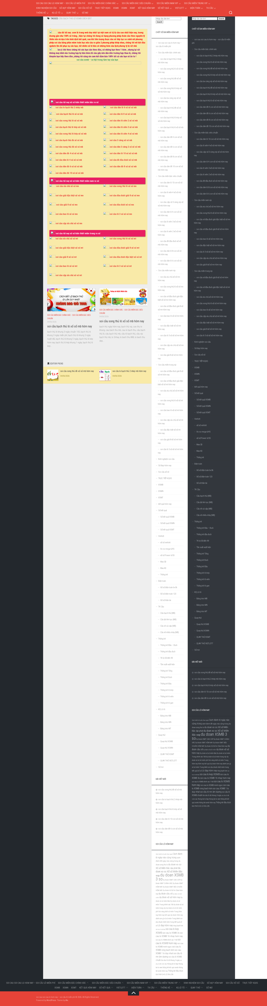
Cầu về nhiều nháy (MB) (205, 515)
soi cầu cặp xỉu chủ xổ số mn (69, 223)
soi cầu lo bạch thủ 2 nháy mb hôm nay (129, 371)
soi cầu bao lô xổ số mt (66, 266)
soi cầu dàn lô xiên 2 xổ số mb (124, 120)
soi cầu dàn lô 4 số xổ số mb (69, 160)
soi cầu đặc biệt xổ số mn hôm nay (210, 245)
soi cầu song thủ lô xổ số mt (123, 238)
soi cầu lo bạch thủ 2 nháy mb (69, 107)
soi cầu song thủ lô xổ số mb (69, 120)
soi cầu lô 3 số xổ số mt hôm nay (209, 335)
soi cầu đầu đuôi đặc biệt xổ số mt (126, 257)
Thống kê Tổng (202, 553)
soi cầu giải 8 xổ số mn (66, 204)
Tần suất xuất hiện (203, 547)
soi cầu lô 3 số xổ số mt (121, 266)
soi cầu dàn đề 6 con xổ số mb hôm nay (212, 113)
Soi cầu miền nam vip (167, 3)
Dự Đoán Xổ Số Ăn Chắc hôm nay (216, 746)
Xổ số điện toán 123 (204, 476)
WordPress (51, 1000)
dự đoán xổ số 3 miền (209, 750)
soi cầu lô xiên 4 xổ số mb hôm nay (210, 145)
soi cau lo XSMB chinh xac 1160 (202, 782)
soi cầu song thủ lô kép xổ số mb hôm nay (213, 75)
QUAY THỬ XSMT (203, 637)
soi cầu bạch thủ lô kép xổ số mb (71, 127)
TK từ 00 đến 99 (202, 541)
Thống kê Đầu (202, 566)
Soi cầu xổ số (85, 8)
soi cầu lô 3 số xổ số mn (121, 214)
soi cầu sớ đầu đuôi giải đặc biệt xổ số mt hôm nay (212, 289)
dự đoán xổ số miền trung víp (216, 757)
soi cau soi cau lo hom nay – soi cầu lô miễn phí (60, 3)
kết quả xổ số (197, 771)
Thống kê (41, 12)
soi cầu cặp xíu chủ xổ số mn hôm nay (211, 258)
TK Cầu (209, 8)
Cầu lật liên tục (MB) (204, 502)
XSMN (124, 8)
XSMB (116, 8)
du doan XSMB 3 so (209, 736)
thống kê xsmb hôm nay (207, 803)
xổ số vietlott (201, 425)
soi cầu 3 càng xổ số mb (121, 140)
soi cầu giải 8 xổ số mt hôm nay (209, 329)
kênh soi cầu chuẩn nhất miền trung (216, 767)
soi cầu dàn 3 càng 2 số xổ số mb (125, 146)
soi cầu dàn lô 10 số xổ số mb (123, 153)
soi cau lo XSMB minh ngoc (211, 785)
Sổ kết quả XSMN (203, 406)
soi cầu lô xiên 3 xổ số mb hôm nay (210, 168)
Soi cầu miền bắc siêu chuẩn (136, 3)
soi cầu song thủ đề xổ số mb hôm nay (77, 371)
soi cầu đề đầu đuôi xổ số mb (123, 160)
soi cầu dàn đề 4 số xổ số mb (69, 153)
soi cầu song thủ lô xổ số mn (123, 186)
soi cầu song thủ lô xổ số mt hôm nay (211, 303)
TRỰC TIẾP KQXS (102, 8)
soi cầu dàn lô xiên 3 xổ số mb (124, 127)
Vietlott (179, 8)
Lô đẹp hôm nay (209, 770)
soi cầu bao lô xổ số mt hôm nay (209, 310)
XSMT (132, 8)
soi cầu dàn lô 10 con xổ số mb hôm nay (212, 139)
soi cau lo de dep (160, 929)
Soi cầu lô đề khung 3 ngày (212, 795)
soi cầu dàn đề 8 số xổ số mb (123, 166)
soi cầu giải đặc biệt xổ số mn (69, 195)
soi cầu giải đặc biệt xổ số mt (69, 247)
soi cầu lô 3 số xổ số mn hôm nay (209, 252)
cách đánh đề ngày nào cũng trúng (215, 724)
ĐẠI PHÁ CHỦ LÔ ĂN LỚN (200, 806)
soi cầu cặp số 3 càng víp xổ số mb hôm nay (211, 154)
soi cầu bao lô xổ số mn (67, 214)
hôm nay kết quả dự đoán (207, 764)
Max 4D (199, 451)
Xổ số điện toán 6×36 (204, 470)
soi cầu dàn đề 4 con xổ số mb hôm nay (212, 107)
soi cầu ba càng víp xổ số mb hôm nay (211, 81)
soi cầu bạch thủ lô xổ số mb (69, 114)
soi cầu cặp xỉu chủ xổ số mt (69, 275)
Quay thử (71, 12)
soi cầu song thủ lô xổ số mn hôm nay (211, 213)
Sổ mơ (85, 12)
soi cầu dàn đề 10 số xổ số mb (70, 173)
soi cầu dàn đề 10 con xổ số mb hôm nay (212, 126)
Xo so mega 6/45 (203, 431)
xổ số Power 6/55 (203, 438)
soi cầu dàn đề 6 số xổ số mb (69, 166)
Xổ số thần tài (201, 483)
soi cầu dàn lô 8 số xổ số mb (123, 114)
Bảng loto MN (201, 605)
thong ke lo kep (203, 799)
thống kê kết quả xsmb (170, 967)
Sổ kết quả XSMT (203, 412)
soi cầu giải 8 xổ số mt (66, 257)
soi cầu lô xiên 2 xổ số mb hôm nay (210, 174)
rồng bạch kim (222, 771)
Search (221, 19)
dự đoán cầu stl (165, 893)
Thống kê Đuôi (202, 560)
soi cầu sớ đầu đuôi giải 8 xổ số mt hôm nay (211, 279)
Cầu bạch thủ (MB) (203, 496)
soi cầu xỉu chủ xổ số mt (67, 238)
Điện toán (195, 8)
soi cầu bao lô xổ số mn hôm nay (209, 239)
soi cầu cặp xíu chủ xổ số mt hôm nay (211, 316)
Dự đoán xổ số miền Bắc (208, 753)
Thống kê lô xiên (203, 579)
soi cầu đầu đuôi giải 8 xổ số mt (124, 247)
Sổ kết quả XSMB (203, 399)
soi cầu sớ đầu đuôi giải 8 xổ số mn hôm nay (211, 231)
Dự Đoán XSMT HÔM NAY (204, 743)
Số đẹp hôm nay (67, 8)
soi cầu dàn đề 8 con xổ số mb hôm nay (212, 120)
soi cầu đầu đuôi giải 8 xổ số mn (125, 195)
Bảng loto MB (201, 598)
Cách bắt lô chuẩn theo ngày (200, 720)
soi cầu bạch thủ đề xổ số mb (69, 140)
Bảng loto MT (201, 611)
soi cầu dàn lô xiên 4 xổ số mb (124, 133)
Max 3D (199, 444)
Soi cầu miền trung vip (195, 3)
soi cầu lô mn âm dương (211, 791)
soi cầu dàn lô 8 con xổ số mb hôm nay (212, 187)
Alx (66, 1000)
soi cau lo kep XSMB (210, 774)
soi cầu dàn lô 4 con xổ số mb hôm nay (212, 161)
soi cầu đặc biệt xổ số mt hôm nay (210, 322)
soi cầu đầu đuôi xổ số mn (122, 204)
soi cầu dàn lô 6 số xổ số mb (123, 107)
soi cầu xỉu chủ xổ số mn (67, 186)
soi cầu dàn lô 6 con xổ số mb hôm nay (212, 193)
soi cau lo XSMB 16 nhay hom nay (215, 778)
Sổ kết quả (163, 8)
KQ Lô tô (56, 12)
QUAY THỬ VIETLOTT (204, 643)
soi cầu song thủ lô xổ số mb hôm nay (121, 321)
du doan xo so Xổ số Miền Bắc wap (169, 871)
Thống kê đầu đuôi (204, 534)
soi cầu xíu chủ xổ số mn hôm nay (209, 206)
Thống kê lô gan (202, 585)
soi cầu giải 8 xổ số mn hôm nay (209, 264)
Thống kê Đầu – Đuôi (204, 528)
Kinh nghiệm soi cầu (46, 8)
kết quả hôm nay (146, 8)
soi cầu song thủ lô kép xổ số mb (71, 133)
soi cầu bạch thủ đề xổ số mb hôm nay (211, 87)
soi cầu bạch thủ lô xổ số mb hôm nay (69, 326)
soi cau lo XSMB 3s (171, 933)
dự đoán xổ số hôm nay (169, 897)
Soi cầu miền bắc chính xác (102, 3)
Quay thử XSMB (202, 624)
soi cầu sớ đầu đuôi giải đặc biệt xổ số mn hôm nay (212, 221)
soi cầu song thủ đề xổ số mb (69, 146)
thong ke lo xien (214, 799)
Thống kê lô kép (203, 573)
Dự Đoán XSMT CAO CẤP (204, 739)
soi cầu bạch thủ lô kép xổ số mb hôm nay (213, 94)
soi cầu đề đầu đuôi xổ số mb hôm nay (211, 181)
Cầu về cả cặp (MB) (204, 508)
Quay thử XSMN (202, 630)
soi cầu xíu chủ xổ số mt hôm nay (209, 297)
